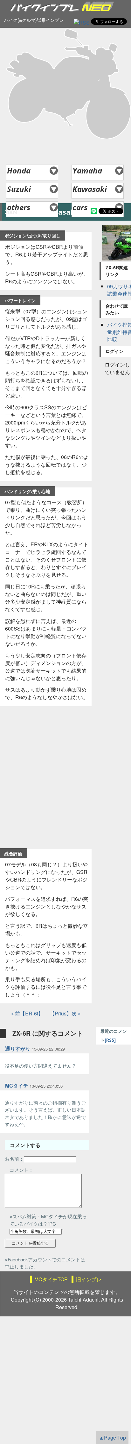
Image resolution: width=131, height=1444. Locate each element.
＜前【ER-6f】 (26, 1013)
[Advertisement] (65, 96)
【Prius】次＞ (63, 1013)
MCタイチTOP (51, 1279)
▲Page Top (112, 1437)
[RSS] (82, 22)
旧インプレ (88, 1279)
